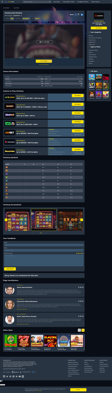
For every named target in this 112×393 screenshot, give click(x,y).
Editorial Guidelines (88, 368)
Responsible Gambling (88, 370)
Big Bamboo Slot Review (73, 362)
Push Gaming (92, 54)
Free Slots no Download (95, 37)
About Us (86, 362)
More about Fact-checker (23, 324)
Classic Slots (92, 40)
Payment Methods (88, 372)
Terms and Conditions (103, 366)
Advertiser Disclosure (103, 364)
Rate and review (8, 253)
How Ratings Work (88, 366)
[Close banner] (0, 381)
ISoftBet (91, 59)
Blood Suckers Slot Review (73, 364)
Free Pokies (56, 1)
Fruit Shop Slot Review (106, 98)
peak (11, 1)
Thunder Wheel (62, 349)
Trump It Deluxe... (36, 349)
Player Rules (101, 368)
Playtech (11, 336)
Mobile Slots (92, 42)
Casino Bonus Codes (68, 1)
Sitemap (69, 375)
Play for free (10, 340)
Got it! (78, 389)
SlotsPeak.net (7, 360)
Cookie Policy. (39, 390)
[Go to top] (109, 390)
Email (5, 248)
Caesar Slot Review (72, 368)
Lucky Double (21, 349)
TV (65, 344)
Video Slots (92, 44)
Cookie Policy (102, 372)
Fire (52, 344)
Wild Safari (74, 349)
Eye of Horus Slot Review (99, 89)
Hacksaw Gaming (93, 50)
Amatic (24, 336)
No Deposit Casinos (82, 1)
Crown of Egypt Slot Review (73, 370)
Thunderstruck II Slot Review (73, 374)
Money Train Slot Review (73, 372)
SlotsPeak (6, 8)
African (78, 344)
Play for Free (45, 42)
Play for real (43, 61)
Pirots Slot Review (99, 81)
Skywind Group (93, 56)
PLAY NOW (2, 384)
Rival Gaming (77, 337)
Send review (10, 268)
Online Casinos (95, 1)
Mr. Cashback (8, 349)
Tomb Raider (105, 89)
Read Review (77, 99)
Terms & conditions (44, 64)
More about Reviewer (22, 309)
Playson (91, 52)
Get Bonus (78, 95)
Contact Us (86, 364)
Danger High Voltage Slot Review (91, 98)
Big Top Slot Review (99, 98)
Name (5, 242)
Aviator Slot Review (106, 81)
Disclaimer (101, 362)
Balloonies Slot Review (91, 81)
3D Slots (91, 35)
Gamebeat (91, 61)
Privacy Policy (102, 370)
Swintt (90, 63)
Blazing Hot (47, 349)
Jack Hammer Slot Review (91, 89)
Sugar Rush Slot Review (72, 366)
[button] (81, 219)
